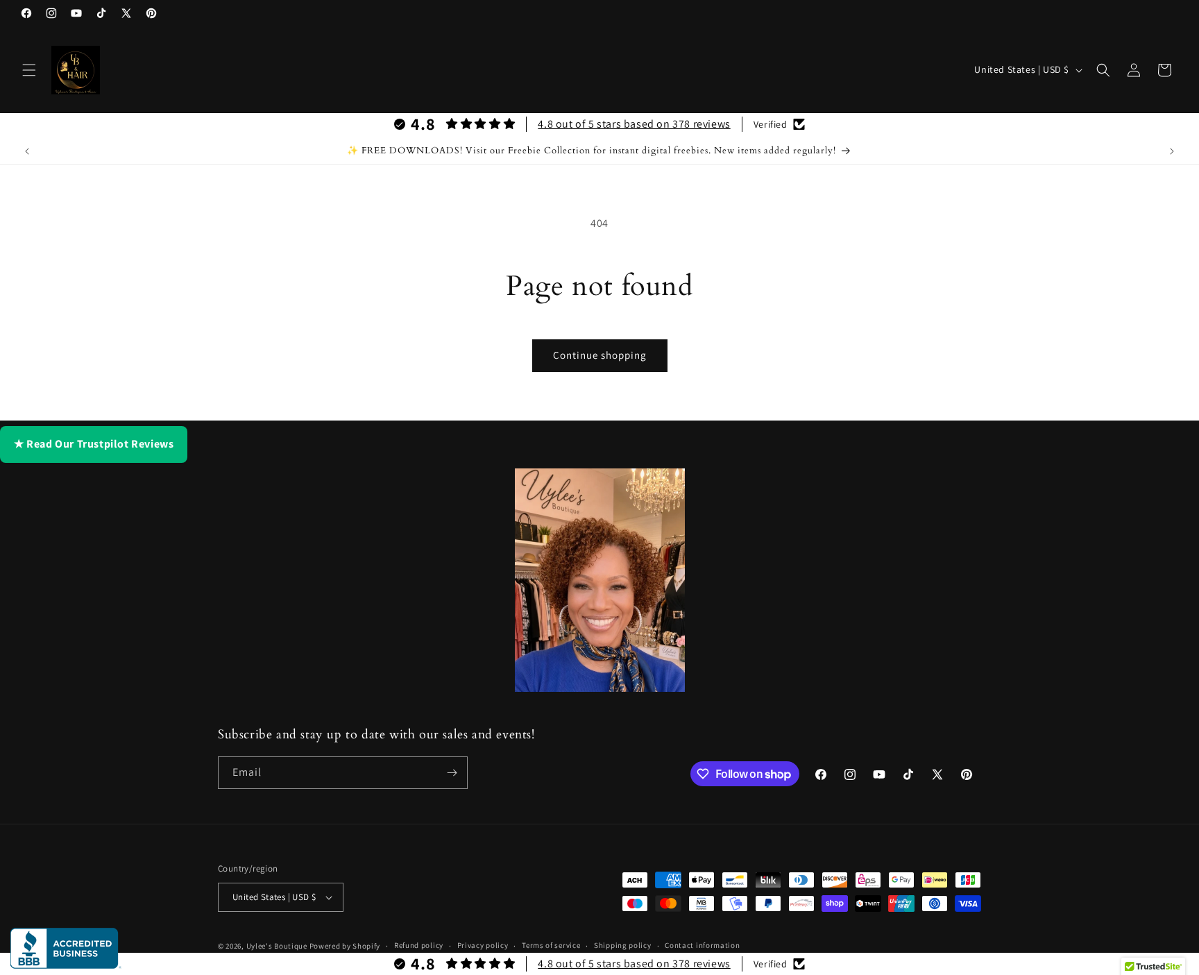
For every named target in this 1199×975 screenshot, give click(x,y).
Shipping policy (623, 945)
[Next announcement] (1172, 151)
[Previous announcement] (27, 151)
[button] (29, 70)
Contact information (702, 945)
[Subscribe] (451, 772)
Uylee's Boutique (276, 946)
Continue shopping (600, 355)
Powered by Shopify (345, 946)
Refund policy (418, 945)
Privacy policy (483, 945)
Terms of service (551, 945)
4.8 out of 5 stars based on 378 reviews (634, 124)
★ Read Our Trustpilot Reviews (93, 443)
